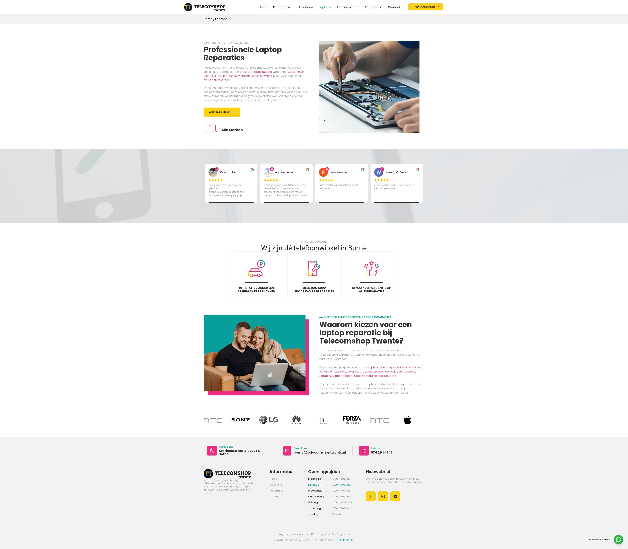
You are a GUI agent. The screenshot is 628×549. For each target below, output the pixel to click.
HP (224, 76)
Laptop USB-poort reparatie (337, 376)
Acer (206, 76)
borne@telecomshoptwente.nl (320, 452)
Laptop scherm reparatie (384, 367)
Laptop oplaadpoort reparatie (395, 371)
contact (394, 7)
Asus (214, 76)
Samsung (266, 76)
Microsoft (244, 76)
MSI (254, 76)
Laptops (325, 7)
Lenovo (232, 76)
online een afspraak (216, 80)
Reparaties (281, 7)
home (273, 479)
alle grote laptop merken (256, 72)
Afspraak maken (424, 6)
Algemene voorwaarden (295, 534)
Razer (300, 72)
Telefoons (306, 7)
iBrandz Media (345, 540)
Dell (220, 76)
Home (263, 7)
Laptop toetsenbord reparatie (354, 371)
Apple (292, 72)
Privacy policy (321, 534)
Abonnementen (348, 7)
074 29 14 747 (381, 452)
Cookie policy (340, 534)
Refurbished (373, 7)
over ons (276, 485)
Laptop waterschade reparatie (376, 376)
